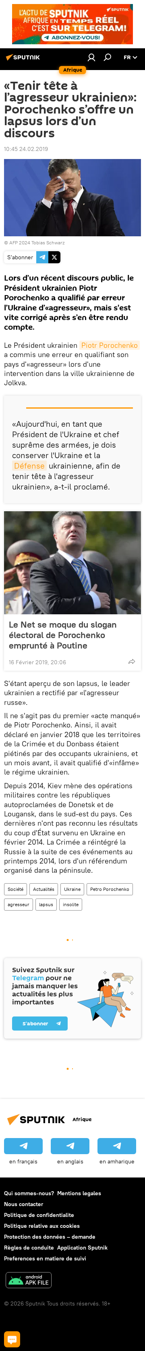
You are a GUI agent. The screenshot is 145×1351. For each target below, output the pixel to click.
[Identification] (91, 57)
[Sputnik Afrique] (24, 60)
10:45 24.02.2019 (26, 149)
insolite (71, 904)
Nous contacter (23, 1204)
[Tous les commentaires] (12, 1339)
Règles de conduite (29, 1247)
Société (15, 889)
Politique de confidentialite (39, 1215)
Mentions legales (79, 1193)
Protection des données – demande (49, 1236)
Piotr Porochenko (109, 345)
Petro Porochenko (109, 889)
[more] (132, 661)
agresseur (18, 904)
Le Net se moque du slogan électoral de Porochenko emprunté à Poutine (63, 635)
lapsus (46, 904)
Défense (29, 466)
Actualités (43, 889)
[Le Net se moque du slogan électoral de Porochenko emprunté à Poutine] (72, 562)
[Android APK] (28, 1281)
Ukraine (72, 889)
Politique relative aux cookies (42, 1225)
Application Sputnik (82, 1247)
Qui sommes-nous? (29, 1193)
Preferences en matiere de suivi (45, 1258)
